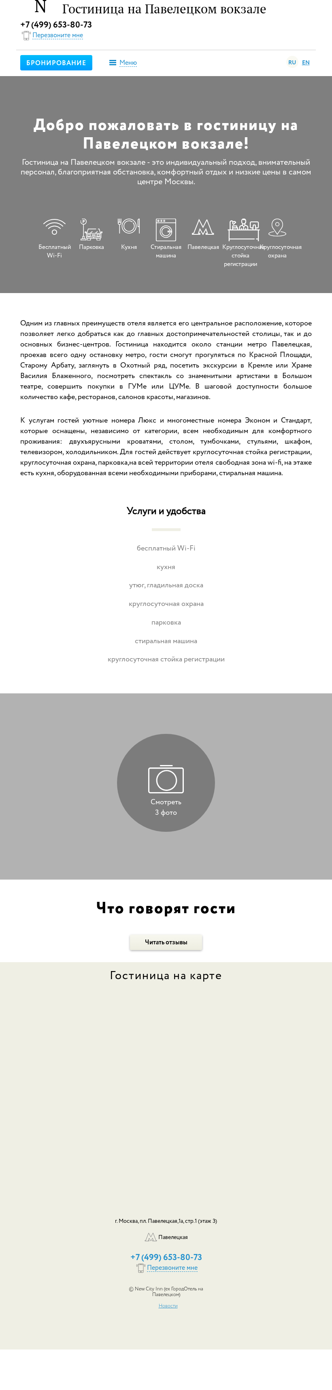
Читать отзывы (166, 942)
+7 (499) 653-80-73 (56, 25)
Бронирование (56, 63)
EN (306, 63)
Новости (168, 1306)
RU (292, 63)
